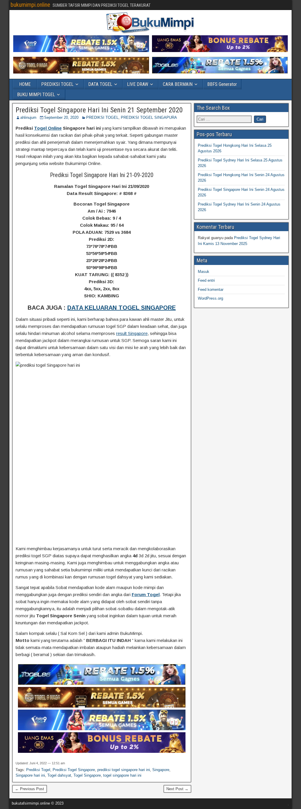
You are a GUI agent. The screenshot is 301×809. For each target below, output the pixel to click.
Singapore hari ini (30, 775)
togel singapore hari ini (122, 775)
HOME (25, 84)
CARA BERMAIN (178, 84)
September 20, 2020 (61, 117)
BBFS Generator (222, 84)
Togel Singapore (87, 775)
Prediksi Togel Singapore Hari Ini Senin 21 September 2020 (99, 110)
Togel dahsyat (59, 775)
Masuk (203, 271)
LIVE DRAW (137, 84)
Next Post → (177, 789)
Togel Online (48, 128)
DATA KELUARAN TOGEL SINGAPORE (121, 307)
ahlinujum (28, 117)
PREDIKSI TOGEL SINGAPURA (149, 117)
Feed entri (206, 280)
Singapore (160, 770)
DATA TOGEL (100, 84)
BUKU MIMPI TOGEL (36, 94)
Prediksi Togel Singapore (74, 770)
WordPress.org (210, 298)
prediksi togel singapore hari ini (123, 770)
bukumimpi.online (30, 4)
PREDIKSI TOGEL (57, 84)
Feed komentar (210, 289)
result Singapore (132, 333)
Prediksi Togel (38, 770)
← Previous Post (29, 789)
